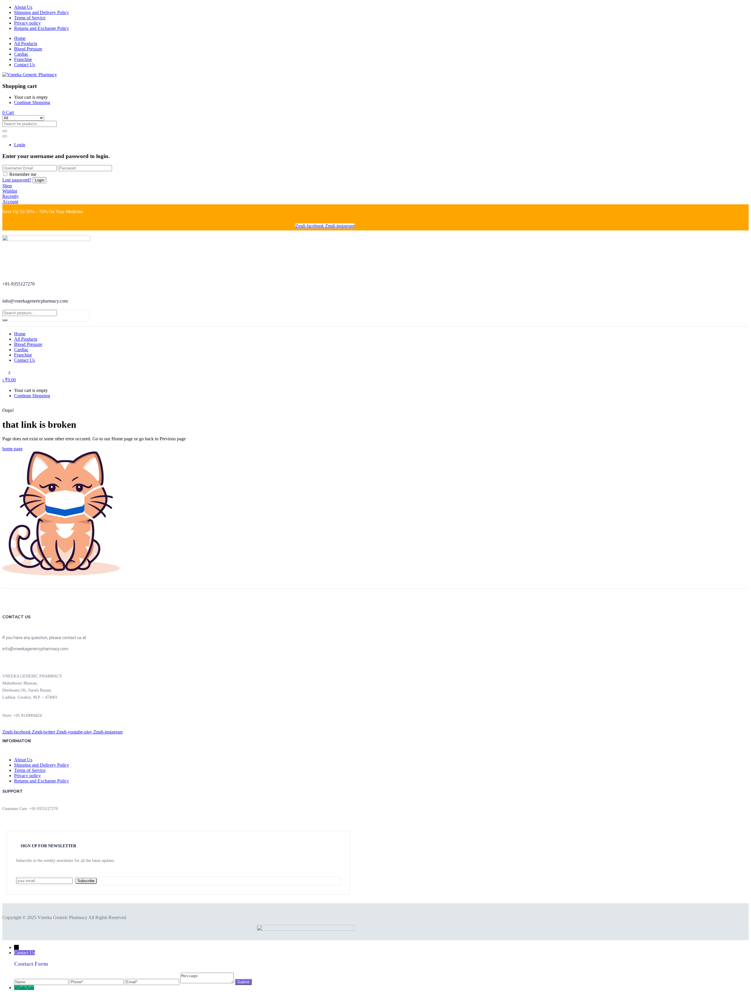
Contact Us (24, 64)
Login (19, 144)
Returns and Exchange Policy (41, 28)
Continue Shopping (32, 102)
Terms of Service (29, 17)
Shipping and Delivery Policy (41, 12)
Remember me (22, 174)
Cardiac (21, 54)
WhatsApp (24, 987)
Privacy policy (27, 23)
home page (12, 448)
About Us (23, 7)
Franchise (23, 59)
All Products (25, 43)
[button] (8, 112)
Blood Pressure (28, 48)
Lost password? (16, 179)
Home (20, 38)
